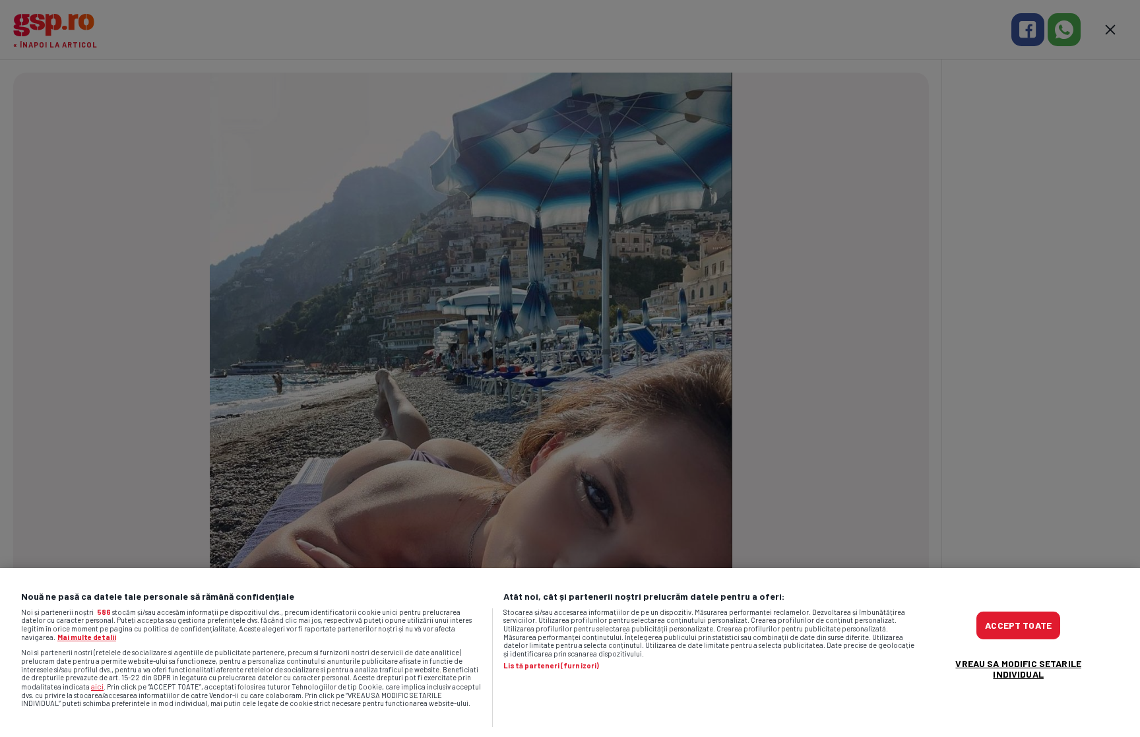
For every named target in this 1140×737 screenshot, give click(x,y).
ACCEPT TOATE (1018, 625)
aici (97, 686)
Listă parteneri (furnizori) (551, 666)
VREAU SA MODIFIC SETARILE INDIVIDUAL (1018, 669)
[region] (570, 652)
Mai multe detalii (86, 637)
